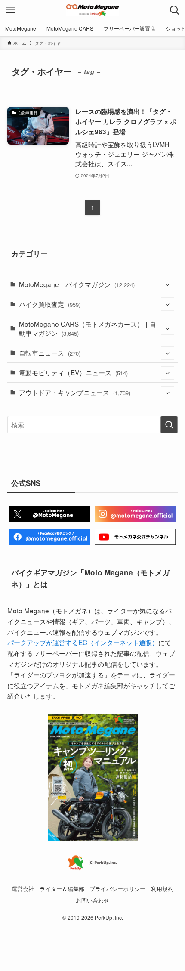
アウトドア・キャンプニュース (74, 392)
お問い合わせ (92, 900)
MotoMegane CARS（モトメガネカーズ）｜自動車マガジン (87, 328)
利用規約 (162, 888)
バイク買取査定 (49, 304)
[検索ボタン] (174, 10)
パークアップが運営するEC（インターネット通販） (82, 642)
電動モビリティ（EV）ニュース (73, 372)
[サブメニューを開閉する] (167, 284)
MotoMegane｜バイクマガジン (77, 284)
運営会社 (23, 888)
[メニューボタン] (10, 10)
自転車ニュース (49, 352)
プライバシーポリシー (117, 888)
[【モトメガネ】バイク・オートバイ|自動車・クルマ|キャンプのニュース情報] (92, 10)
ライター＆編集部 (62, 888)
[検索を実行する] (169, 424)
